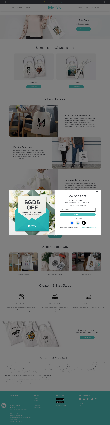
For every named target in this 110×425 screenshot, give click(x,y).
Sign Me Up (77, 214)
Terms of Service (82, 227)
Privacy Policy (92, 227)
